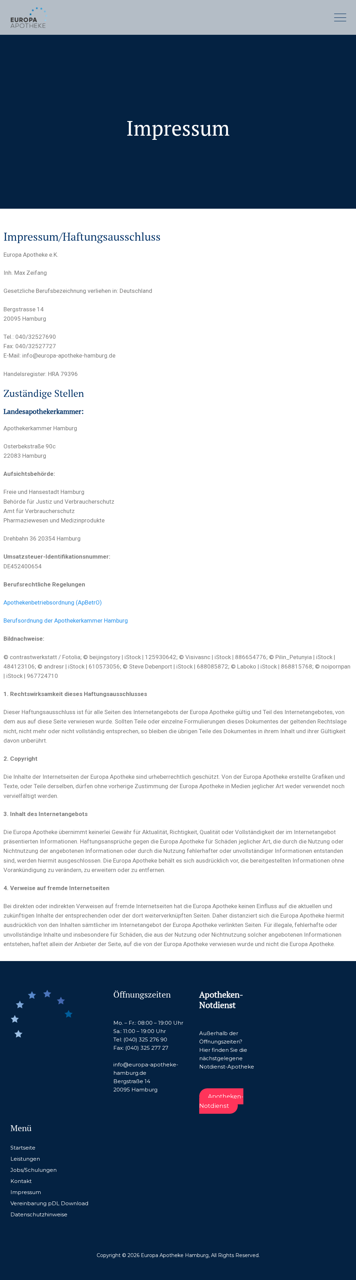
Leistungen (25, 1158)
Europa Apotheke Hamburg (175, 1255)
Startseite (22, 1147)
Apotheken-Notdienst (221, 1101)
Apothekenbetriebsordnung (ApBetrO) (52, 602)
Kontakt (21, 1181)
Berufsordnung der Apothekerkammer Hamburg (65, 620)
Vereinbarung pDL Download (49, 1203)
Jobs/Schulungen (33, 1170)
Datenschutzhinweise (38, 1214)
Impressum (25, 1192)
